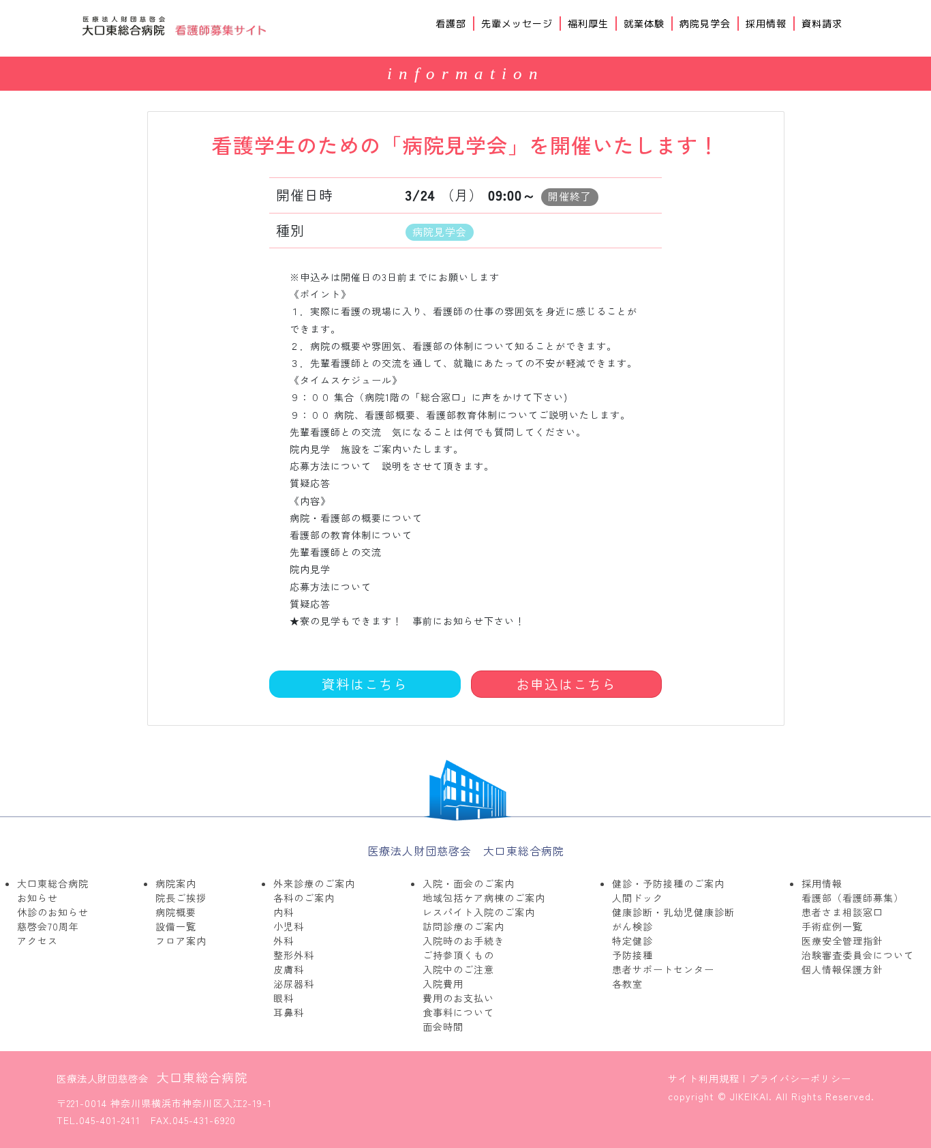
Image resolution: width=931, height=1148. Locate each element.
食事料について (458, 1012)
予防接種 (632, 955)
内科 (283, 912)
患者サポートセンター (663, 969)
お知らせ (37, 897)
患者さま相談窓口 (842, 912)
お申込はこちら (566, 684)
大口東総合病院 (53, 883)
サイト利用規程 (703, 1078)
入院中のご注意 (458, 969)
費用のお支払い (458, 998)
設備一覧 (175, 926)
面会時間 (443, 1026)
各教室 (627, 983)
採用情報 (766, 23)
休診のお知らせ (53, 912)
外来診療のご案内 (314, 883)
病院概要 (175, 912)
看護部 (451, 23)
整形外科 (293, 955)
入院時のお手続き (463, 940)
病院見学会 (705, 23)
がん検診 (632, 926)
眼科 (283, 998)
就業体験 (644, 23)
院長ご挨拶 (181, 897)
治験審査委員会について (858, 955)
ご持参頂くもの (458, 955)
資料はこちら (365, 684)
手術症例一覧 (832, 926)
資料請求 (822, 23)
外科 (283, 940)
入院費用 (443, 983)
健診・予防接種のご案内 (668, 883)
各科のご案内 (304, 897)
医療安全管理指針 (842, 940)
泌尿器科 (293, 983)
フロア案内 (181, 940)
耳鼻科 (288, 1012)
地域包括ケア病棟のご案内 (484, 897)
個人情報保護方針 (842, 969)
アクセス (37, 940)
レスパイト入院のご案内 (479, 912)
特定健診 (632, 940)
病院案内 (175, 883)
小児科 (288, 926)
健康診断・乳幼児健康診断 (673, 912)
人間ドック (637, 897)
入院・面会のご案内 (469, 883)
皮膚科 (288, 969)
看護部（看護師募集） (853, 897)
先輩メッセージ (517, 23)
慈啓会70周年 (48, 926)
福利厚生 (588, 23)
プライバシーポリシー (800, 1078)
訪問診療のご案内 (463, 926)
